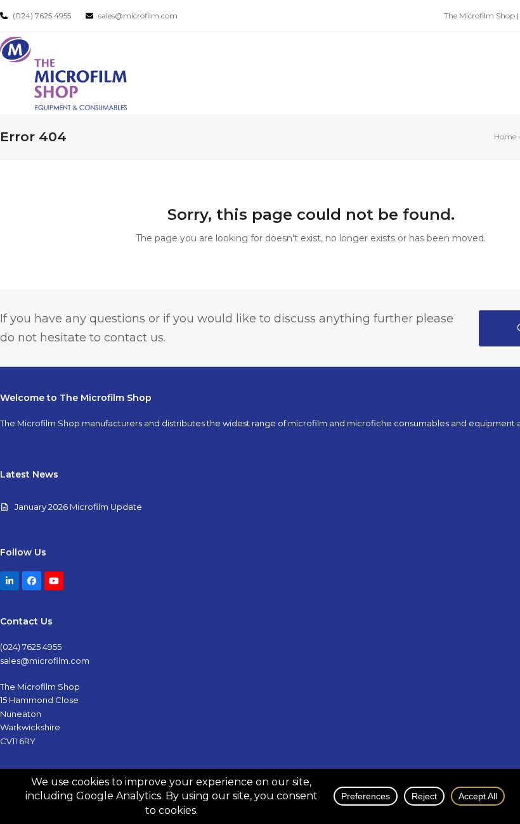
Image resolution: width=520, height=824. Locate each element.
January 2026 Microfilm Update (78, 507)
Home (505, 136)
